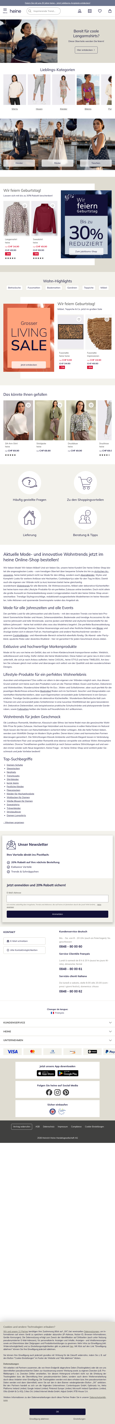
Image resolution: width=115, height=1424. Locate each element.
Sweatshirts (13, 804)
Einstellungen (79, 1419)
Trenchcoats (13, 775)
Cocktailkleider (20, 635)
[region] (57, 1373)
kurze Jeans (13, 783)
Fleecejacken (13, 790)
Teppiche (89, 287)
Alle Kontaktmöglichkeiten (23, 950)
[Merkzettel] (100, 11)
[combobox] (48, 11)
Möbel (104, 287)
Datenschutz (48, 1126)
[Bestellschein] (90, 11)
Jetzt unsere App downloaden (57, 1066)
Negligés (11, 772)
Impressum (63, 1126)
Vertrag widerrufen (21, 1126)
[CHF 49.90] (81, 420)
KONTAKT (9, 932)
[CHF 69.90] (18, 420)
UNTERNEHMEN (13, 1040)
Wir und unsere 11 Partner (15, 1331)
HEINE (7, 1031)
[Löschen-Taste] (58, 11)
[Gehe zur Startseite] (15, 11)
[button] (5, 11)
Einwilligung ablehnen (39, 1419)
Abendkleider (88, 575)
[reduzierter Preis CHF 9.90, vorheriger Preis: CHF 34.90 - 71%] (71, 332)
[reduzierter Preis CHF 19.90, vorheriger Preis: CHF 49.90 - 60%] (98, 332)
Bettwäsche (14, 287)
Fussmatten (34, 287)
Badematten (53, 287)
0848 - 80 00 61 (70, 969)
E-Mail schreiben (17, 942)
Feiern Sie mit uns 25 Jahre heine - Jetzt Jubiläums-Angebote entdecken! (57, 3)
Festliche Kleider (15, 786)
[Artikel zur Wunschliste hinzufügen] (24, 205)
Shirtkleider (13, 779)
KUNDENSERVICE (14, 1022)
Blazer (99, 628)
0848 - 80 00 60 (70, 946)
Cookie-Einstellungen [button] (94, 1126)
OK (57, 1411)
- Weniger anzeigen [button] (13, 822)
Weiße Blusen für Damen (20, 801)
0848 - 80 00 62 (70, 991)
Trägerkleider (14, 808)
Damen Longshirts (16, 815)
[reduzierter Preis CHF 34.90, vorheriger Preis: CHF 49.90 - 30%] (16, 218)
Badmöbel (45, 691)
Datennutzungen (91, 1331)
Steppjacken (13, 768)
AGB (37, 1126)
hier (71, 1346)
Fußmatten (23, 709)
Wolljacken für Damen (18, 797)
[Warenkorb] (110, 11)
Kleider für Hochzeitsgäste (20, 793)
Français (59, 1012)
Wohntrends (23, 585)
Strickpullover (14, 811)
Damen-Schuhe (15, 764)
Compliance (76, 1126)
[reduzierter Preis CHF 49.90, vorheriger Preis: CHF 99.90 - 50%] (44, 218)
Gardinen (72, 287)
